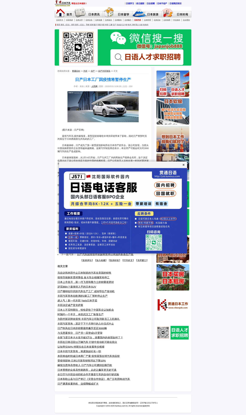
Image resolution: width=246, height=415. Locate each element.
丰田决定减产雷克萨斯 (70, 305)
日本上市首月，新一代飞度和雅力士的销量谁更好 (86, 282)
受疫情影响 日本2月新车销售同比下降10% (82, 360)
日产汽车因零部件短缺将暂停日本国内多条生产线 (105, 254)
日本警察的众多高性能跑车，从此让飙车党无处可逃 (87, 370)
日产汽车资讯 (104, 71)
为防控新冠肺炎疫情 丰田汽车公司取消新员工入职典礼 (89, 319)
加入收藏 (100, 260)
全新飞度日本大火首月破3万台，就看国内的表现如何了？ (90, 337)
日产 (93, 71)
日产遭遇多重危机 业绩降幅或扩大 (78, 383)
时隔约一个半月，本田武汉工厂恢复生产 (81, 314)
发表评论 (87, 260)
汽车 (85, 71)
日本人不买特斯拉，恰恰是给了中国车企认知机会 (86, 309)
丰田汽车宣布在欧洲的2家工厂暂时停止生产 (83, 295)
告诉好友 (114, 260)
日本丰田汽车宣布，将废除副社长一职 (79, 351)
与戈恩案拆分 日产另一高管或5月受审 (80, 333)
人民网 (94, 86)
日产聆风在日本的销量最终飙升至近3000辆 (82, 328)
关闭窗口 (141, 260)
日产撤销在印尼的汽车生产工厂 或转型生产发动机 (86, 291)
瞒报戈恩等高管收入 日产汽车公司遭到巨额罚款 (85, 365)
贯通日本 (76, 71)
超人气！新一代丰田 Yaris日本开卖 (77, 300)
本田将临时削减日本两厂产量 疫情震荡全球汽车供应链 (89, 356)
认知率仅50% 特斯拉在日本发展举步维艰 (81, 346)
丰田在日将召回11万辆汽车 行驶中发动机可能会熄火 (87, 342)
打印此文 (128, 260)
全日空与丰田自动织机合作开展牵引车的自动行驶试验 (88, 374)
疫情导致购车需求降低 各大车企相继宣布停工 (83, 277)
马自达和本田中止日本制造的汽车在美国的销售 (84, 272)
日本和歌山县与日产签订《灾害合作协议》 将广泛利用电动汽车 (94, 379)
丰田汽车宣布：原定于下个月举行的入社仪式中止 (86, 323)
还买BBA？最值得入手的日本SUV (77, 286)
